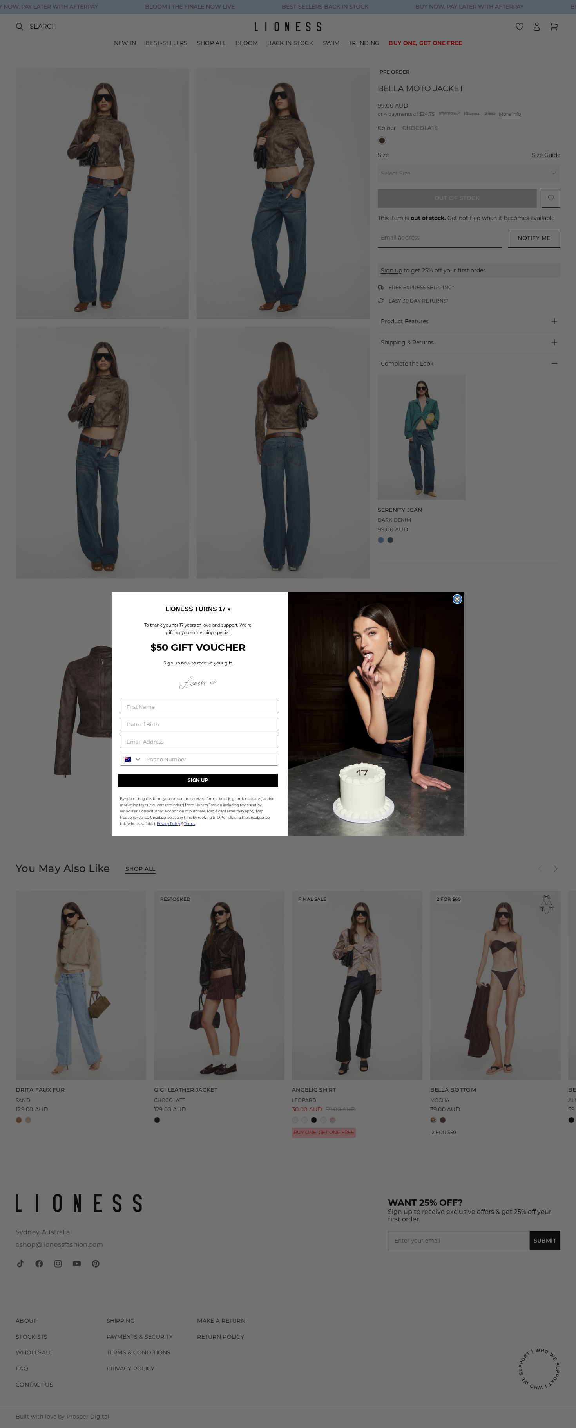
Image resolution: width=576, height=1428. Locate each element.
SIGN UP (198, 780)
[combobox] (131, 759)
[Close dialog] (457, 599)
